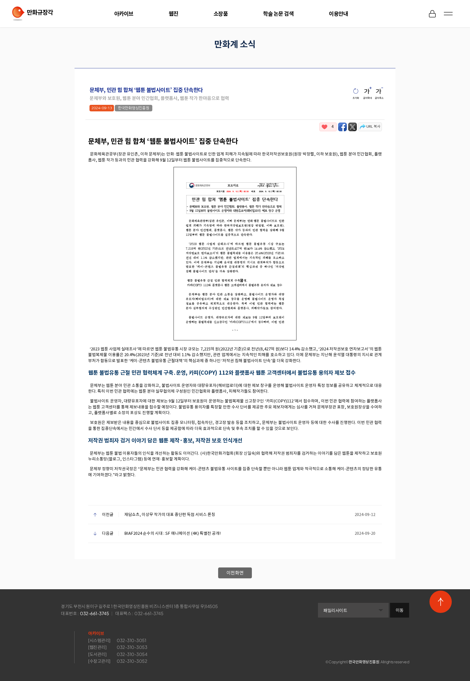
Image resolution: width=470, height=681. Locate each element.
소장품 (221, 13)
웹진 (173, 13)
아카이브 (123, 13)
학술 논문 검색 (278, 13)
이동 (400, 610)
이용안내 (338, 13)
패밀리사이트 (335, 610)
